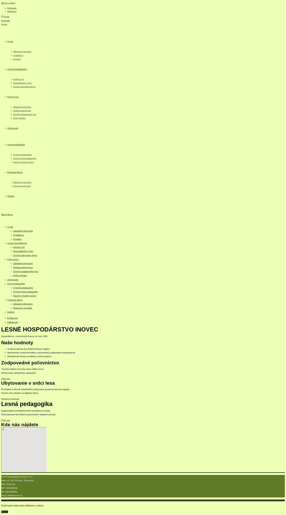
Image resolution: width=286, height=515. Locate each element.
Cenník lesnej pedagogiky (25, 291)
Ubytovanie (12, 279)
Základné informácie (23, 231)
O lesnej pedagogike (23, 287)
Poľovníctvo (13, 259)
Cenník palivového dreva (25, 255)
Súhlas (4, 512)
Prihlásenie (11, 8)
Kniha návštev (20, 275)
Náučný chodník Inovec (24, 296)
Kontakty (17, 239)
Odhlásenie (12, 11)
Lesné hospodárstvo (17, 243)
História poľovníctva (22, 267)
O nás (10, 227)
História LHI (19, 247)
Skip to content (8, 3)
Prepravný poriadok (22, 308)
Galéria (10, 312)
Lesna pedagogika (16, 283)
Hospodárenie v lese (23, 251)
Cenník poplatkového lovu (25, 271)
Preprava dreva (14, 300)
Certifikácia (18, 235)
